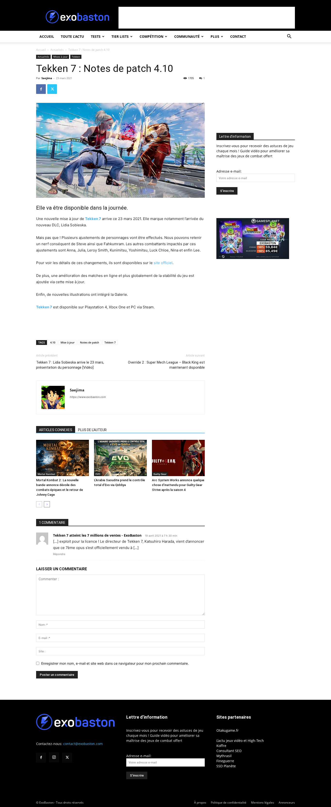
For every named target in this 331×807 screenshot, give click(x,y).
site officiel (163, 262)
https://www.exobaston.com (88, 397)
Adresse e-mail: (229, 171)
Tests (96, 36)
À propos (200, 802)
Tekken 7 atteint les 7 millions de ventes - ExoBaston (97, 535)
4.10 (52, 342)
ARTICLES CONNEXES (55, 430)
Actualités (57, 50)
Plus (215, 36)
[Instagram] (54, 757)
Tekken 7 (93, 218)
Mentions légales (262, 802)
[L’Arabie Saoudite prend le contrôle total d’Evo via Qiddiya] (120, 458)
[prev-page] (39, 504)
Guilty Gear (159, 474)
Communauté (187, 36)
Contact (238, 36)
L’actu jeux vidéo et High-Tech (240, 740)
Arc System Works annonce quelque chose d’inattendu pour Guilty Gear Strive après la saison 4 (178, 485)
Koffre (221, 745)
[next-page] (47, 504)
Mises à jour (60, 56)
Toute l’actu (72, 36)
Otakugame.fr (227, 730)
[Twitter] (52, 89)
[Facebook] (41, 89)
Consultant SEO (229, 750)
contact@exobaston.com (83, 743)
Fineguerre (225, 761)
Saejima (46, 78)
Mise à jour (68, 342)
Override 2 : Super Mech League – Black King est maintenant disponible (166, 365)
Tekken (76, 56)
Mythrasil (224, 756)
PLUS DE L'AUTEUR (92, 430)
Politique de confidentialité (228, 802)
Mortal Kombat (46, 474)
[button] (289, 37)
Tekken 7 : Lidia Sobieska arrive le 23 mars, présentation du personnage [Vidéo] (70, 365)
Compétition (151, 36)
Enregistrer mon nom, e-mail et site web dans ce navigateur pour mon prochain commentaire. (115, 663)
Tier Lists (120, 36)
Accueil (46, 36)
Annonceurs (287, 802)
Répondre (59, 554)
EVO (97, 474)
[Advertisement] (206, 18)
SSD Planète (226, 766)
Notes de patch (89, 342)
